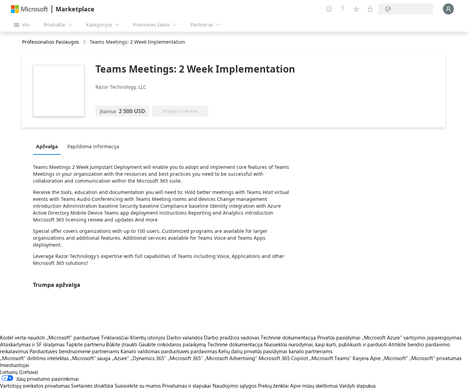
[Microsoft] (29, 9)
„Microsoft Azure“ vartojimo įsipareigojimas (411, 337)
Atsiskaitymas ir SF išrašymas (32, 344)
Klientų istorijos (147, 337)
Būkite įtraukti (121, 344)
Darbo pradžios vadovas (231, 337)
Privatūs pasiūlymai (339, 337)
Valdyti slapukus (357, 385)
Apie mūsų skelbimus (314, 385)
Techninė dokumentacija (288, 337)
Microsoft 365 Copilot (283, 358)
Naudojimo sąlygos (234, 385)
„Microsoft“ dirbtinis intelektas (34, 358)
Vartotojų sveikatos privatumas (35, 385)
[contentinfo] (85, 42)
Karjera (361, 358)
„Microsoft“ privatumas (435, 358)
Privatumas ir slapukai (186, 385)
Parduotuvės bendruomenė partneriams (74, 351)
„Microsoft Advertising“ (230, 358)
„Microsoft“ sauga (90, 358)
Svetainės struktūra (92, 385)
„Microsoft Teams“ (330, 358)
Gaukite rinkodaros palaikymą (172, 344)
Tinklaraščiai (115, 337)
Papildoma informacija (93, 146)
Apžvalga (47, 146)
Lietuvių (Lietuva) (19, 371)
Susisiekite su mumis (138, 385)
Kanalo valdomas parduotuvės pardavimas (169, 351)
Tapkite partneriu (85, 344)
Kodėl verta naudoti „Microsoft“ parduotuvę (50, 337)
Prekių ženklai (273, 385)
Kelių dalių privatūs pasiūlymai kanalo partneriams (275, 351)
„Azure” (120, 358)
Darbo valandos (185, 337)
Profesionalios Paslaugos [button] (50, 42)
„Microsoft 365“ (185, 358)
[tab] (48, 146)
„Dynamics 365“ (148, 358)
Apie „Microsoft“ (389, 358)
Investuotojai (14, 364)
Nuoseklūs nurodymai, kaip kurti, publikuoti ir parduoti (325, 344)
